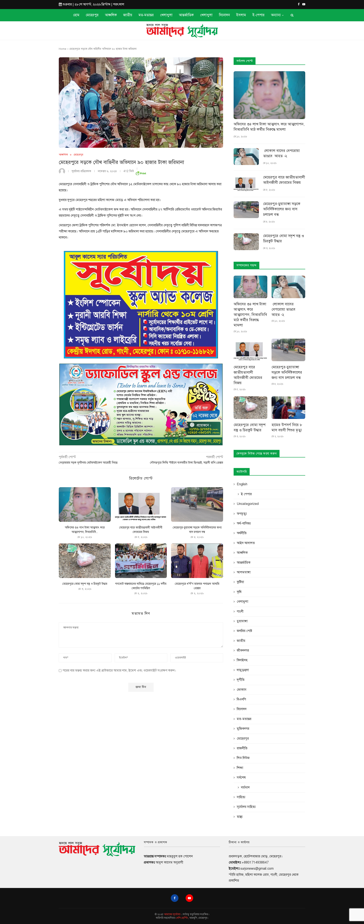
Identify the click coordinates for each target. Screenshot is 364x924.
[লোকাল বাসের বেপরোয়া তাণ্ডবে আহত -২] (246, 156)
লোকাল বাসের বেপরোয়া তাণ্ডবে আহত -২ (281, 153)
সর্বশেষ (241, 777)
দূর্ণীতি (241, 680)
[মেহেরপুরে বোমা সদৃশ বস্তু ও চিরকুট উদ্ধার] (85, 560)
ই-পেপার (258, 15)
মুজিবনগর (243, 729)
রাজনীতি (242, 748)
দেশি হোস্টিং (182, 917)
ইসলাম (241, 15)
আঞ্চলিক (111, 15)
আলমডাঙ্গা (243, 572)
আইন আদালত (246, 543)
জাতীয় (127, 15)
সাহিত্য (241, 797)
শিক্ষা (240, 768)
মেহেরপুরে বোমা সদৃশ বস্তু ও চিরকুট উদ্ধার (84, 584)
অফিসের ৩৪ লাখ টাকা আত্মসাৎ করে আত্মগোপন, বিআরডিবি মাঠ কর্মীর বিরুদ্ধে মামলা (269, 127)
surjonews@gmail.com (257, 868)
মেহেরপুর (92, 15)
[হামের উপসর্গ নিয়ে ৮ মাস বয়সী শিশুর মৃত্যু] (288, 407)
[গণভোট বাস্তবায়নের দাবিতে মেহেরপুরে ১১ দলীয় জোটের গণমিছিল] (141, 560)
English (242, 484)
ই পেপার (246, 494)
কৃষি (239, 592)
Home (62, 49)
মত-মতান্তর (146, 15)
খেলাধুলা (166, 15)
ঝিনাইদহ (242, 660)
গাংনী (240, 611)
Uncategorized (248, 504)
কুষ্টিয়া (240, 582)
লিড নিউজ (243, 758)
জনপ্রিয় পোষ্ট (244, 631)
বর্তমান (245, 787)
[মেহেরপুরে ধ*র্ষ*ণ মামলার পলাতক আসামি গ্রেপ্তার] (197, 560)
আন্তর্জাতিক (186, 15)
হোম (76, 15)
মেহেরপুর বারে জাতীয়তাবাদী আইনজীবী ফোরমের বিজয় (284, 180)
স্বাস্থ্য (240, 817)
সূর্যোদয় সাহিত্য (246, 807)
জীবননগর (243, 650)
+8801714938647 (255, 862)
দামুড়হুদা (243, 670)
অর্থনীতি (242, 533)
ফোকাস (241, 690)
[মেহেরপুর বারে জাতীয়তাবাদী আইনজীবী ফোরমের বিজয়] (141, 504)
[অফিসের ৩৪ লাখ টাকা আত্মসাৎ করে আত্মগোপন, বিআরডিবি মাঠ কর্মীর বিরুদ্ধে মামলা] (85, 504)
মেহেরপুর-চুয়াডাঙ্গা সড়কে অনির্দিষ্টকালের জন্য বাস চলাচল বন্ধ (281, 209)
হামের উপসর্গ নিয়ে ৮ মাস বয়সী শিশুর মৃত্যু (287, 427)
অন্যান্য (276, 15)
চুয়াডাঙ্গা (242, 621)
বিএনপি (241, 699)
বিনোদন (224, 15)
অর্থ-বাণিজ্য (244, 523)
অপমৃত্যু (242, 514)
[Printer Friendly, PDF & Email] (141, 172)
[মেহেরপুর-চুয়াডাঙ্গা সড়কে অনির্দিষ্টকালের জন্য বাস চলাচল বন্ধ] (197, 504)
